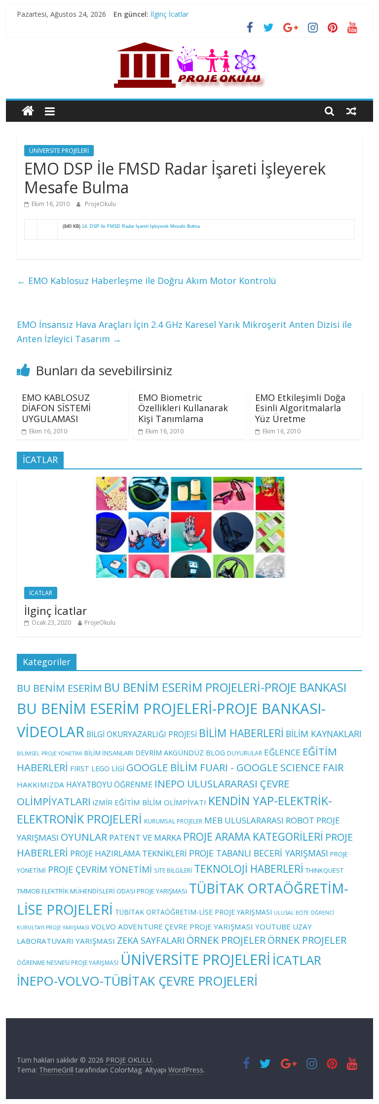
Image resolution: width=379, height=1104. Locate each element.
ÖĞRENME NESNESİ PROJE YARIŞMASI (67, 962)
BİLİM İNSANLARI (108, 752)
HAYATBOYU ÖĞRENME (109, 784)
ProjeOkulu (100, 204)
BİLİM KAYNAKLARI (324, 734)
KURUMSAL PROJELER (173, 821)
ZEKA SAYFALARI (151, 940)
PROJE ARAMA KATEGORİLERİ (253, 837)
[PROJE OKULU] (28, 111)
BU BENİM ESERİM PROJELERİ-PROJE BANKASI (225, 687)
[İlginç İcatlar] (189, 482)
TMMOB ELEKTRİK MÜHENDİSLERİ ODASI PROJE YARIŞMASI (102, 891)
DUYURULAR (244, 753)
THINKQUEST (324, 870)
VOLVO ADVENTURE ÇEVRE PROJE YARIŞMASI (172, 926)
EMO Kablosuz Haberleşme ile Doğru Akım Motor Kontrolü (146, 280)
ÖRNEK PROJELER (226, 940)
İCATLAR (40, 593)
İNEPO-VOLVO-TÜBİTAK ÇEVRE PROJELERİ (137, 980)
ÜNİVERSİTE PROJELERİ (59, 150)
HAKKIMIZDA (40, 784)
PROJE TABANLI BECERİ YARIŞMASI (258, 853)
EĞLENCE (282, 752)
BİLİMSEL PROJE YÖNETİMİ (49, 753)
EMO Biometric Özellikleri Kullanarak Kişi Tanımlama (183, 408)
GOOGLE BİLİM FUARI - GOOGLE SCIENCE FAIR (234, 767)
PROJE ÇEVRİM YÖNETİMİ (100, 869)
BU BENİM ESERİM (59, 688)
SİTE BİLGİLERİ (173, 870)
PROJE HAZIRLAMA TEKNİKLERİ (128, 853)
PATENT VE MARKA (145, 837)
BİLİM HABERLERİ (241, 733)
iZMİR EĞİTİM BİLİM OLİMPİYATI (149, 802)
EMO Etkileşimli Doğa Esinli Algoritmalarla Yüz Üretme (300, 408)
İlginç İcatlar (170, 14)
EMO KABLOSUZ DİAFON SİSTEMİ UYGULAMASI (56, 408)
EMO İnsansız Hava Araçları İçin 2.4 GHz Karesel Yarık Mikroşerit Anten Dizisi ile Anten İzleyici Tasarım (184, 332)
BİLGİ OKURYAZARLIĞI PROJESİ (141, 734)
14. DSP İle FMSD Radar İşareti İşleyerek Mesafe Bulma (141, 226)
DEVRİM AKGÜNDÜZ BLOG (180, 752)
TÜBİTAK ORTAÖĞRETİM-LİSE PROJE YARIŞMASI (193, 912)
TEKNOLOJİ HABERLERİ (248, 869)
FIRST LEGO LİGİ (97, 768)
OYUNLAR (84, 837)
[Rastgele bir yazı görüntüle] (351, 111)
